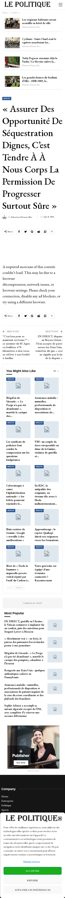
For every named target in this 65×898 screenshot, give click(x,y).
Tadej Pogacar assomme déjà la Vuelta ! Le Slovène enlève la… (39, 59)
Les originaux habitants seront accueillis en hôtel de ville (39, 21)
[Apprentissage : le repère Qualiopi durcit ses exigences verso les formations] (47, 517)
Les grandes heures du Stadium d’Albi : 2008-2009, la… (39, 79)
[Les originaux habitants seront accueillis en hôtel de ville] (12, 23)
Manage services (31, 861)
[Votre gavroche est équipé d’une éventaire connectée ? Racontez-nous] (47, 553)
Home (4, 796)
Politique (6, 805)
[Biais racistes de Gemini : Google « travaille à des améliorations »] (18, 517)
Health (6, 98)
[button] (60, 818)
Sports (5, 810)
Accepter (32, 870)
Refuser (32, 880)
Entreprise (7, 801)
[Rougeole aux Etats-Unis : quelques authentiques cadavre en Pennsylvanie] (54, 674)
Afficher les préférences (32, 889)
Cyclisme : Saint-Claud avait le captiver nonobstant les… (39, 40)
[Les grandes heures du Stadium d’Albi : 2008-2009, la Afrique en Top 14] (12, 81)
